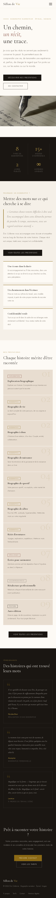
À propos (6, 893)
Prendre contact (28, 858)
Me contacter (15, 86)
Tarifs (14, 893)
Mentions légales (33, 893)
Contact (22, 893)
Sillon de (11, 4)
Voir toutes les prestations (22, 253)
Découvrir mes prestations (22, 77)
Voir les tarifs (29, 864)
